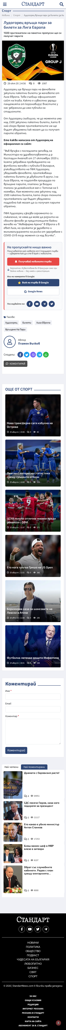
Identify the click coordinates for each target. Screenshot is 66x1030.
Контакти (33, 1017)
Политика (33, 947)
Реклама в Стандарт (33, 1013)
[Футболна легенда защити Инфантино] (33, 646)
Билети (26, 322)
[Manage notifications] (58, 1022)
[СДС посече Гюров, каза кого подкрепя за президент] (13, 810)
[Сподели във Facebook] (20, 354)
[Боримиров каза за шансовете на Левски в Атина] (33, 601)
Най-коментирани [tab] (34, 767)
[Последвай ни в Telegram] (46, 929)
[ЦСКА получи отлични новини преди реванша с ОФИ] (33, 511)
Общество (33, 951)
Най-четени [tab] (11, 767)
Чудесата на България (33, 959)
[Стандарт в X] (52, 304)
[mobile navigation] (5, 4)
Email (8, 703)
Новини (6, 15)
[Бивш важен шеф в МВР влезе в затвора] (13, 853)
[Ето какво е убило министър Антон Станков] (13, 832)
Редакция (33, 1004)
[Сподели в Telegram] (39, 354)
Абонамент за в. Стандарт (33, 1025)
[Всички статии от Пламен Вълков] (10, 342)
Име (8, 691)
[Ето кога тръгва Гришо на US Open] (33, 556)
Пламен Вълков (29, 343)
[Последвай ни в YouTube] (30, 929)
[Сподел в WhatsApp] (46, 354)
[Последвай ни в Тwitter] (38, 929)
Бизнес (33, 968)
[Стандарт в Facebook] (30, 304)
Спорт (16, 15)
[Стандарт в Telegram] (44, 304)
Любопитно (33, 963)
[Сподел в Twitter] (26, 354)
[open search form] (61, 4)
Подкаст (33, 955)
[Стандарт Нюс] (33, 922)
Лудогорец (11, 322)
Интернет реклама (33, 1008)
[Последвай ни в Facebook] (22, 929)
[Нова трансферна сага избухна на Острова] (33, 415)
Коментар (12, 716)
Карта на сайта (33, 1021)
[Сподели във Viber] (33, 354)
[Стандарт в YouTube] (37, 304)
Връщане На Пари (15, 329)
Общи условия (33, 1000)
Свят (33, 972)
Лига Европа (43, 322)
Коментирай (17, 364)
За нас (33, 996)
